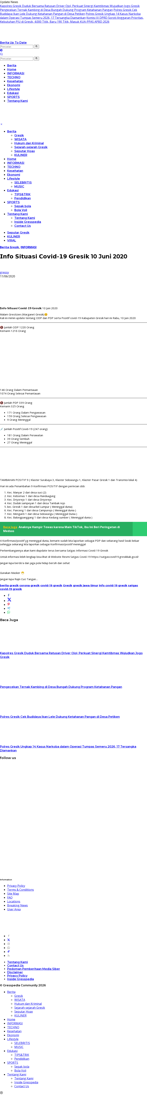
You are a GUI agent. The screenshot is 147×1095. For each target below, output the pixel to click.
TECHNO (13, 167)
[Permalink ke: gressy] (3, 268)
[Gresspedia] (36, 39)
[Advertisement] (73, 360)
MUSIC (19, 186)
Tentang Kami (17, 214)
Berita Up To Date (13, 42)
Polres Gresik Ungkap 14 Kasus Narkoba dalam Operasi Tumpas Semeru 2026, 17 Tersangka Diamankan (70, 16)
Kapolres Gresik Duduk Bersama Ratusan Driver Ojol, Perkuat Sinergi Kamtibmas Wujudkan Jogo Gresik (70, 6)
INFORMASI (15, 163)
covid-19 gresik (51, 585)
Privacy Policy (16, 886)
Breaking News (17, 905)
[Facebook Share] (8, 595)
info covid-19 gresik (113, 585)
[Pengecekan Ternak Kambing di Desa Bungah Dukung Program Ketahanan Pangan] (22, 683)
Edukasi (13, 190)
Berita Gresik (9, 247)
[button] (36, 47)
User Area (14, 909)
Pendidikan (22, 198)
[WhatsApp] (8, 948)
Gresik (19, 135)
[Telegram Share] (8, 608)
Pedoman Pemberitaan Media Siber (33, 969)
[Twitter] (8, 940)
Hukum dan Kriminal (29, 143)
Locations (13, 901)
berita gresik (9, 585)
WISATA (20, 139)
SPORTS (13, 202)
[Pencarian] (1, 54)
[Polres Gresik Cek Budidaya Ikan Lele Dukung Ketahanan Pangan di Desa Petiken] (22, 713)
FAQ (10, 897)
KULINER (20, 155)
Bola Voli (20, 210)
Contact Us (22, 226)
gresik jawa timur (85, 585)
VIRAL (11, 240)
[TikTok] (8, 952)
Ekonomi (13, 174)
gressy (4, 272)
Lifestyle (13, 178)
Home (11, 159)
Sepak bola (22, 206)
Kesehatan (15, 170)
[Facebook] (8, 936)
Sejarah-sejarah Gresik (31, 147)
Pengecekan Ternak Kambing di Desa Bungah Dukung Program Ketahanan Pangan (56, 10)
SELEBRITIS (23, 182)
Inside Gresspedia (27, 222)
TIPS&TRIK (22, 194)
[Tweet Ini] (9, 601)
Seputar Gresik (18, 232)
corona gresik (29, 585)
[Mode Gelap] (1, 51)
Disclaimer (15, 972)
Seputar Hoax (24, 151)
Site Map (13, 894)
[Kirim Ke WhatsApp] (8, 612)
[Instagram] (8, 944)
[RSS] (8, 956)
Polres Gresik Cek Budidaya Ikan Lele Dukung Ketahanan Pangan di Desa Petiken (68, 12)
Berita (11, 131)
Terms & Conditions (20, 890)
